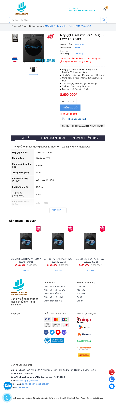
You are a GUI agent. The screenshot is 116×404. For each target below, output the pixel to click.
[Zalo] (112, 379)
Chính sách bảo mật (53, 300)
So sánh (26, 270)
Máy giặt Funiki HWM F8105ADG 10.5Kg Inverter (26, 260)
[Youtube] (58, 332)
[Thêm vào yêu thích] (104, 34)
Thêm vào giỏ (70, 107)
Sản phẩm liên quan (22, 220)
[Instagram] (64, 332)
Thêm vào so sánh (68, 113)
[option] (33, 48)
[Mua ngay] (13, 241)
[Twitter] (52, 332)
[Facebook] (46, 332)
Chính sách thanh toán (54, 286)
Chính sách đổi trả (52, 293)
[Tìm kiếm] (103, 20)
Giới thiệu (81, 290)
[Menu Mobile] (10, 8)
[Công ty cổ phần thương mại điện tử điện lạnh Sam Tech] (21, 9)
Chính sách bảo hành (54, 297)
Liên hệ (80, 300)
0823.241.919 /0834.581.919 (35, 384)
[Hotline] (112, 372)
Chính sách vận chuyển (54, 290)
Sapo (100, 398)
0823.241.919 (22, 387)
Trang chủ (81, 286)
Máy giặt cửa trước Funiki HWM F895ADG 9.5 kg (58, 260)
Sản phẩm (81, 293)
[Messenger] (112, 386)
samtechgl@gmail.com (27, 380)
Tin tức (80, 297)
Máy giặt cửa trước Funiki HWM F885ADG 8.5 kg (90, 260)
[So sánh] (39, 241)
